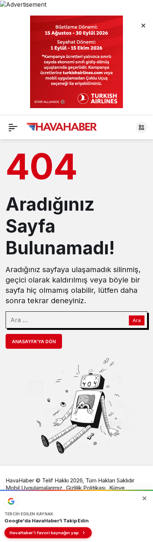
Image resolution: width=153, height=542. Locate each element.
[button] (141, 127)
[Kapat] (143, 25)
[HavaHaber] (61, 126)
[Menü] (13, 127)
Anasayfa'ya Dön (34, 341)
